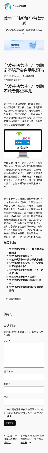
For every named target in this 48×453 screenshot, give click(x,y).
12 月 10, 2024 (10, 76)
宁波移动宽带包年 (13, 299)
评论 (7, 341)
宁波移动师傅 (28, 76)
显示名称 (9, 371)
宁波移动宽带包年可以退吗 (22, 276)
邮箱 (7, 384)
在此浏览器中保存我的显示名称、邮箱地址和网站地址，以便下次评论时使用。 (25, 413)
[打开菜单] (42, 6)
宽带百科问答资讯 (13, 80)
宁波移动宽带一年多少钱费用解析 (26, 259)
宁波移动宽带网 (19, 6)
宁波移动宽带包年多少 (20, 256)
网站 (6, 397)
